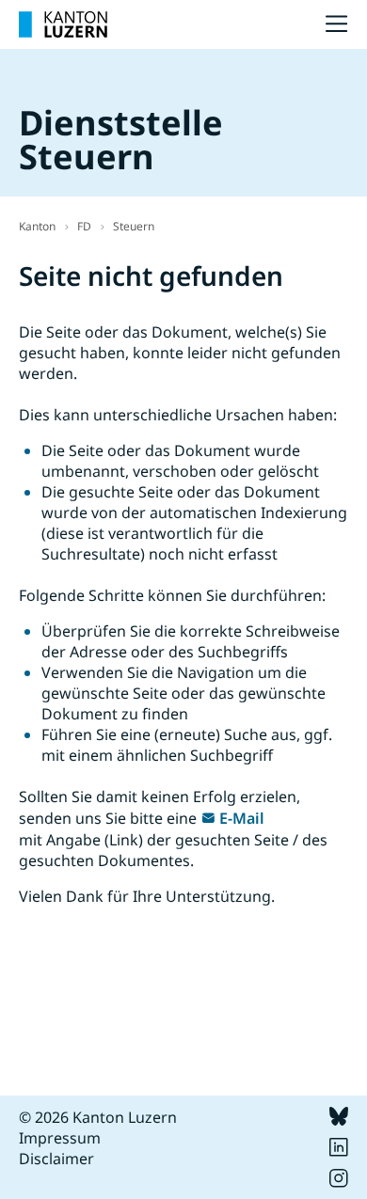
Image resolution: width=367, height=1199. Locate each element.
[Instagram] (338, 1182)
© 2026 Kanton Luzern (98, 1117)
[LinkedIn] (338, 1151)
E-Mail (241, 818)
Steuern (133, 226)
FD (84, 226)
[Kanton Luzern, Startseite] (63, 24)
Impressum (60, 1138)
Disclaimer (56, 1158)
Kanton (37, 226)
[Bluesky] (338, 1120)
